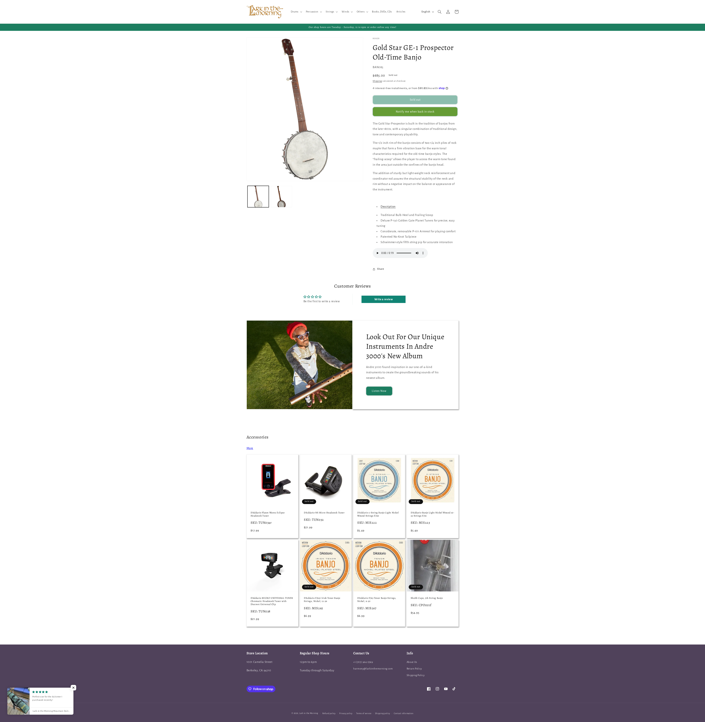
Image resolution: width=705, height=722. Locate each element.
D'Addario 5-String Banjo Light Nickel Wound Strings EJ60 (378, 514)
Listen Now (379, 390)
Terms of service (363, 713)
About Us (412, 662)
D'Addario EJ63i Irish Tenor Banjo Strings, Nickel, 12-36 (322, 600)
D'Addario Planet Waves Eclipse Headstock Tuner (268, 514)
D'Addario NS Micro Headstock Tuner (324, 512)
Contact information (403, 713)
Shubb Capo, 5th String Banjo (427, 598)
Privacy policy (345, 713)
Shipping (377, 81)
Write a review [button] (383, 299)
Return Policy (414, 668)
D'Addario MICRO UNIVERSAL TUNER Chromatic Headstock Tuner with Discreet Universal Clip (272, 601)
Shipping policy (382, 713)
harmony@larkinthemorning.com (373, 668)
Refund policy (329, 713)
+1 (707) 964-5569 (363, 662)
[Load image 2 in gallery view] (281, 196)
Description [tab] (388, 206)
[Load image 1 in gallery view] (258, 196)
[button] (295, 12)
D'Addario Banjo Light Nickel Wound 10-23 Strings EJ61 (432, 514)
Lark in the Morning (308, 713)
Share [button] (380, 269)
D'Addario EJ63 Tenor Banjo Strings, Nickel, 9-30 (376, 600)
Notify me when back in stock (415, 111)
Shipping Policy (415, 675)
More (250, 448)
